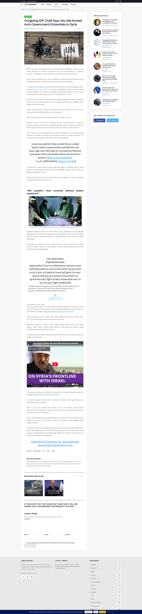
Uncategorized (94, 606)
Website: (67, 534)
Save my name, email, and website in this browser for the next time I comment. (51, 542)
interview (93, 585)
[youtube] (120, 1)
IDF (43, 451)
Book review (93, 568)
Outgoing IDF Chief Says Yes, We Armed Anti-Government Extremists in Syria (55, 443)
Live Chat (23, 1)
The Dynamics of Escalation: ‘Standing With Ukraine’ (110, 100)
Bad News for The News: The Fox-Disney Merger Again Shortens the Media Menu (109, 78)
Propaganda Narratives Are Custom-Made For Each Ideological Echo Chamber (110, 41)
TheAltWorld (31, 4)
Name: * (26, 534)
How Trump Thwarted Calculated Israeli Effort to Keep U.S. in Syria (54, 491)
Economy (92, 575)
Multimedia (28, 16)
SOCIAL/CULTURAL (95, 602)
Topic (56, 4)
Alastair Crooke (106, 93)
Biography (93, 564)
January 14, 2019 (67, 161)
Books (92, 571)
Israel (48, 451)
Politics (92, 599)
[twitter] (118, 1)
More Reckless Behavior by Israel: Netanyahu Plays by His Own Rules (33, 491)
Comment (27, 519)
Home (42, 4)
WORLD (27, 9)
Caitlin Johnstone (106, 45)
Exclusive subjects (31, 1)
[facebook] (115, 1)
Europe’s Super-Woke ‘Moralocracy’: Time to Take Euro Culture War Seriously (110, 89)
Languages (93, 589)
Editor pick (93, 578)
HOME (22, 9)
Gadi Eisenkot (37, 451)
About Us (73, 4)
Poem (92, 595)
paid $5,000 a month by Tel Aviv (64, 311)
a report (61, 231)
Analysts (49, 4)
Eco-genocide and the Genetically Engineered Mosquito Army (108, 65)
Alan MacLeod (105, 35)
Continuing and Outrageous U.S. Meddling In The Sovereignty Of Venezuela (110, 21)
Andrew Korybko (106, 57)
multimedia (65, 4)
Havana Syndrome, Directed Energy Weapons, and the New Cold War (110, 31)
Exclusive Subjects (95, 582)
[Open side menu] (21, 4)
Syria (53, 451)
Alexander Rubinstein (29, 28)
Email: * (47, 534)
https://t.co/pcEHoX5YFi (59, 157)
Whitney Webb (105, 25)
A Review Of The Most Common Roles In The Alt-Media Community (109, 53)
